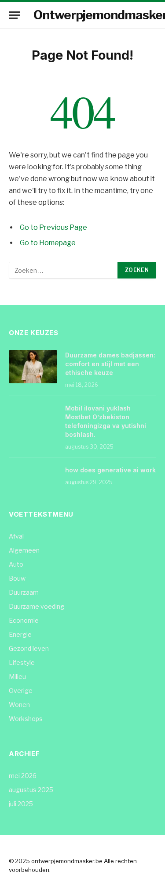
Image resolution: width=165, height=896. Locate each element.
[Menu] (14, 15)
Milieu (17, 676)
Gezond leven (29, 648)
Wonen (19, 704)
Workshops (26, 718)
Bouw (17, 578)
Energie (20, 634)
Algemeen (24, 550)
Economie (24, 620)
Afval (16, 536)
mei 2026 (23, 775)
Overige (21, 690)
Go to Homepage (48, 243)
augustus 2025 (31, 789)
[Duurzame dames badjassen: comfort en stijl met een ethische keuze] (33, 366)
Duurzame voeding (36, 606)
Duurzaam (24, 592)
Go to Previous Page (53, 227)
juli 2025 (21, 803)
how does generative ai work (110, 470)
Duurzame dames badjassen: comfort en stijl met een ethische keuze (110, 363)
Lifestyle (22, 662)
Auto (16, 564)
